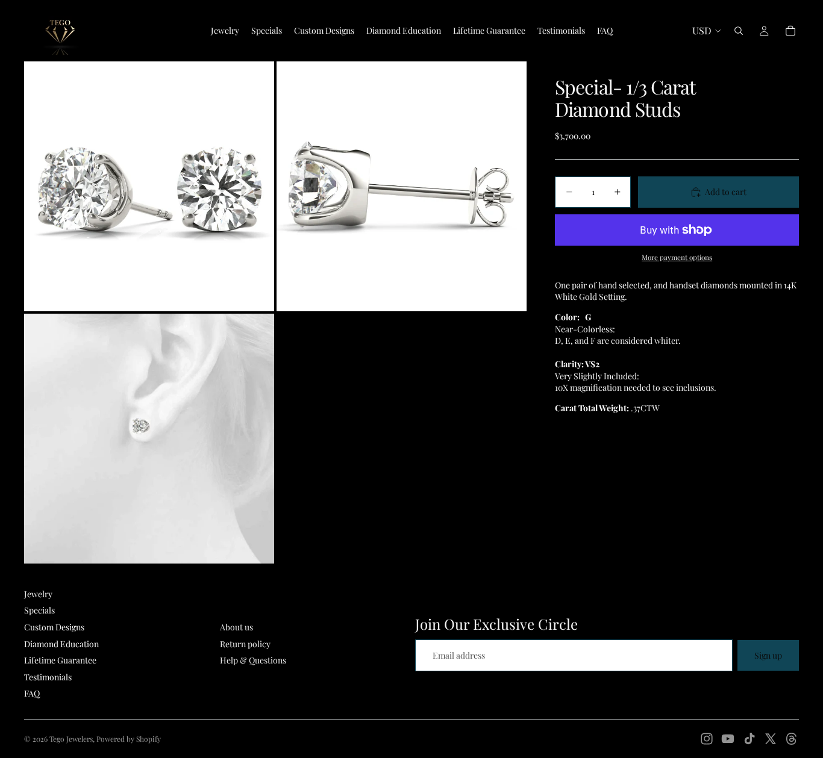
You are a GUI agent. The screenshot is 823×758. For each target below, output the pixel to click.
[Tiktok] (749, 739)
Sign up (768, 655)
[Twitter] (770, 739)
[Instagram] (706, 739)
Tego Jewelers (71, 739)
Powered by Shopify (128, 739)
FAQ (32, 693)
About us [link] (236, 627)
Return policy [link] (245, 644)
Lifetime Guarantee (60, 660)
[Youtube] (728, 739)
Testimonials (48, 677)
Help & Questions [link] (253, 660)
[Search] (738, 30)
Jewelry (38, 594)
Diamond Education (61, 644)
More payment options (677, 257)
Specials (39, 610)
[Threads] (791, 739)
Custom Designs (54, 627)
